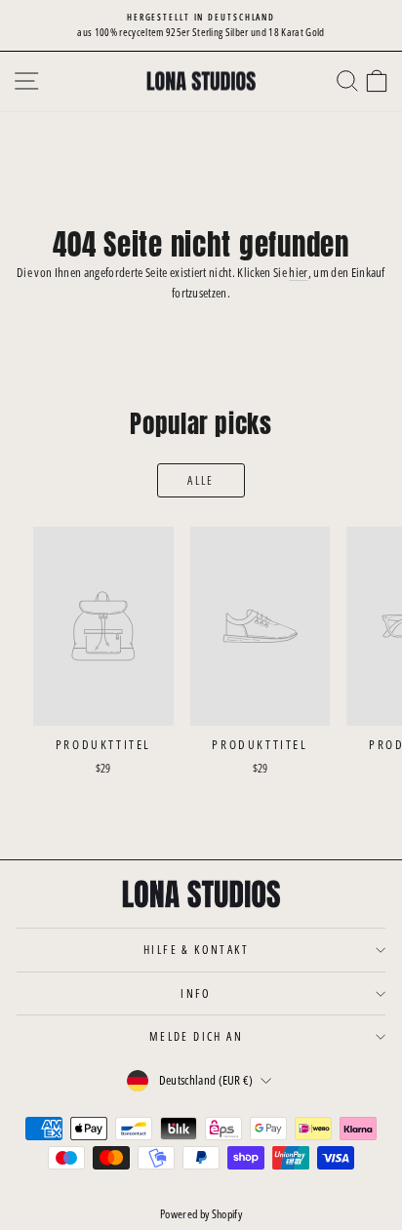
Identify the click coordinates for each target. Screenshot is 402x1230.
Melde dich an (196, 1036)
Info (196, 993)
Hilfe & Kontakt (196, 949)
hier (298, 272)
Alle (201, 480)
